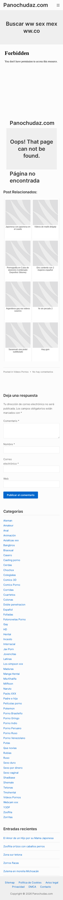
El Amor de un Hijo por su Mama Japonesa (28, 838)
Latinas (7, 659)
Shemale (8, 782)
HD (5, 629)
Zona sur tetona (12, 854)
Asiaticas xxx (11, 540)
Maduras (8, 669)
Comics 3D (9, 579)
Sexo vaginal (10, 772)
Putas (6, 743)
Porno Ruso (10, 733)
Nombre (9, 444)
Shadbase (9, 777)
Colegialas (9, 575)
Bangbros (9, 545)
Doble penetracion (14, 604)
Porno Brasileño (13, 713)
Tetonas (8, 787)
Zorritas (8, 817)
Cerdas (7, 565)
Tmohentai (9, 792)
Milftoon (8, 683)
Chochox (8, 570)
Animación (9, 535)
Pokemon (9, 708)
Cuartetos (9, 594)
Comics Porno (11, 584)
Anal (6, 530)
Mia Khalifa (9, 678)
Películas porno (12, 703)
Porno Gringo (11, 718)
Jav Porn (8, 649)
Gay (5, 624)
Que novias (10, 748)
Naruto (7, 688)
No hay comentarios (42, 372)
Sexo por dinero (13, 767)
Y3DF (6, 807)
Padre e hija (10, 698)
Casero (7, 555)
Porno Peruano (12, 728)
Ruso (6, 757)
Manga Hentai (11, 673)
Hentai (7, 634)
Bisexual (8, 550)
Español (8, 609)
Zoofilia (7, 812)
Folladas (8, 614)
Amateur (8, 525)
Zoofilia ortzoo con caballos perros (24, 846)
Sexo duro (9, 762)
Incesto (7, 639)
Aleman (7, 520)
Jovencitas (9, 654)
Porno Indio (10, 723)
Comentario (11, 420)
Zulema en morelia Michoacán (21, 871)
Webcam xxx (10, 802)
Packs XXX (9, 693)
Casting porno (11, 560)
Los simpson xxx (13, 663)
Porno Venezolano (14, 738)
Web (6, 478)
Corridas (8, 589)
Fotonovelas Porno (14, 619)
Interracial (9, 644)
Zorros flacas (11, 863)
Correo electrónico (11, 461)
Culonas (8, 599)
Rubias (7, 753)
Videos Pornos (21, 372)
